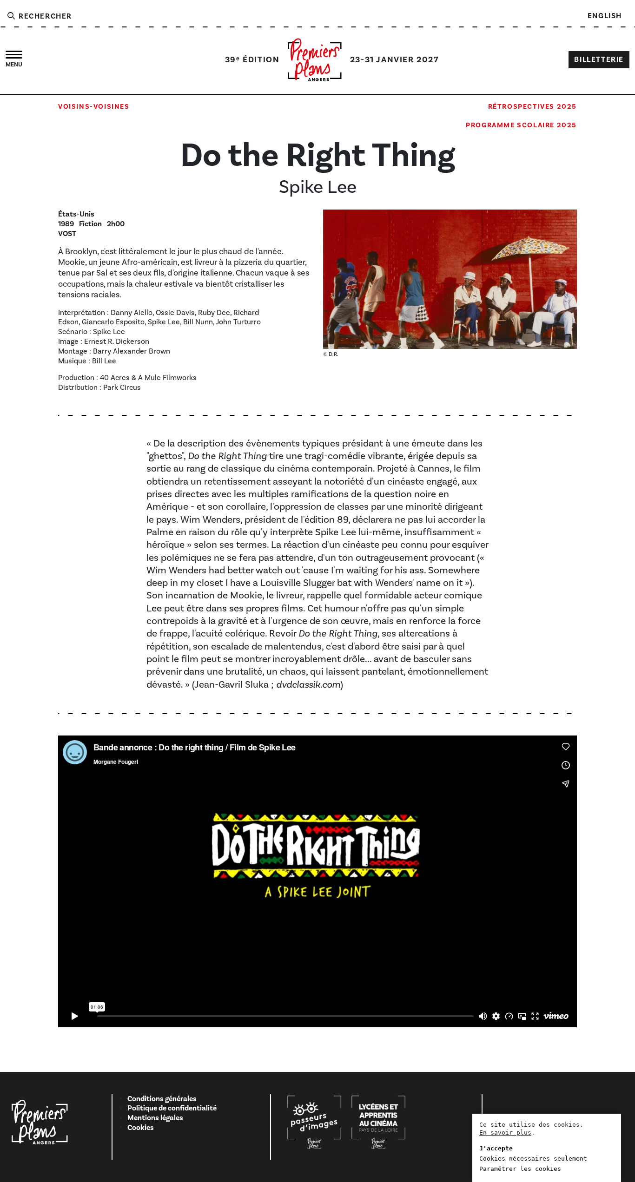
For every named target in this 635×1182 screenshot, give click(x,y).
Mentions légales (155, 1118)
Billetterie (599, 59)
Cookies (140, 1127)
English (605, 15)
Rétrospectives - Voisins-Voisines (131, 125)
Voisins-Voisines (94, 106)
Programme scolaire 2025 (521, 125)
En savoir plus (505, 1132)
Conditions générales (162, 1098)
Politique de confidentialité (172, 1108)
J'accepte (496, 1148)
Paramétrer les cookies (520, 1168)
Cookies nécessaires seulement (533, 1158)
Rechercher (44, 16)
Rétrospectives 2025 (532, 106)
